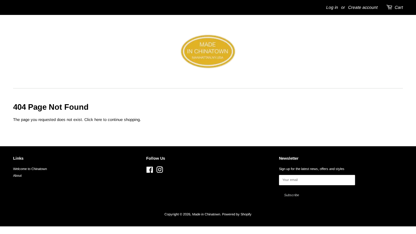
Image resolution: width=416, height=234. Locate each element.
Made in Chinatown (206, 214)
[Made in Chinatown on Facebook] (149, 171)
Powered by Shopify (237, 214)
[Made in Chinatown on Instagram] (159, 171)
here (98, 119)
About (17, 175)
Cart (399, 7)
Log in (332, 7)
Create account (363, 7)
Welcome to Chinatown (30, 169)
